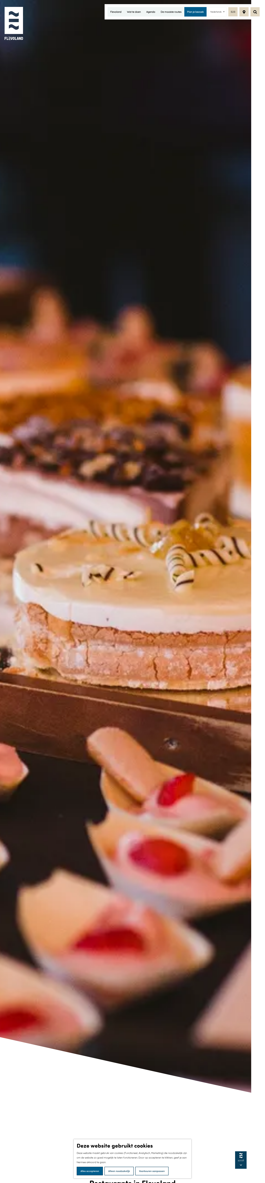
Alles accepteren (90, 1171)
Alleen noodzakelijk (119, 1171)
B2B (233, 11)
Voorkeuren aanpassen (152, 1171)
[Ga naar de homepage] (14, 23)
